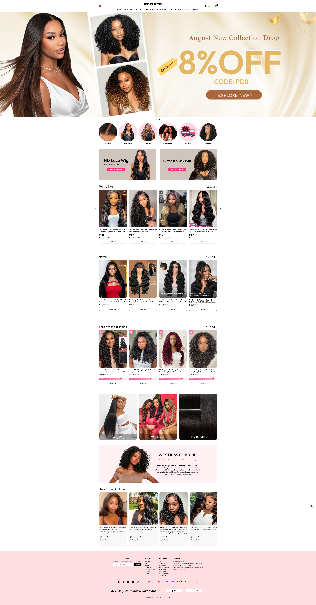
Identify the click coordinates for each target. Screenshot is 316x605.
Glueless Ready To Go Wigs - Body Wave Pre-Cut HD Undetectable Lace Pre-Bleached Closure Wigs (203, 231)
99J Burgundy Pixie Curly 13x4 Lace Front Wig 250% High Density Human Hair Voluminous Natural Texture (173, 371)
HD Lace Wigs (128, 9)
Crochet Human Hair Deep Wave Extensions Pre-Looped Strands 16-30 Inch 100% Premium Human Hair (112, 371)
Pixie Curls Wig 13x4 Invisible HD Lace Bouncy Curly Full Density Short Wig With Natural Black (203, 371)
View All (210, 187)
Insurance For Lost (164, 573)
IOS (175, 591)
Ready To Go (149, 9)
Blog (146, 563)
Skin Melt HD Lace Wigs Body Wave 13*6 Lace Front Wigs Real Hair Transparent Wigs (113, 231)
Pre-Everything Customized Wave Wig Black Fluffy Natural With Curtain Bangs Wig (142, 301)
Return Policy (162, 569)
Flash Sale (196, 9)
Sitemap (147, 565)
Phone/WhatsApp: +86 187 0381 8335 (192, 563)
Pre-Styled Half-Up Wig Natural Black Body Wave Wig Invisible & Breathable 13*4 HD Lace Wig (202, 301)
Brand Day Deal (161, 9)
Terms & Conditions (150, 569)
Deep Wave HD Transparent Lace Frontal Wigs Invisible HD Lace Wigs (143, 231)
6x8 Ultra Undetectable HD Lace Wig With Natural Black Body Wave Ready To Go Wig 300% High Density (173, 301)
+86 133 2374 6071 (198, 567)
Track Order (162, 563)
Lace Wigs (139, 9)
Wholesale (147, 571)
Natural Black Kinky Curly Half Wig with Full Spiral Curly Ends (142, 371)
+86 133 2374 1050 (189, 567)
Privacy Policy (148, 567)
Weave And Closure (176, 9)
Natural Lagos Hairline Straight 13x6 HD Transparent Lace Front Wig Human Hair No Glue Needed (113, 301)
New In (187, 9)
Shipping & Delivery (164, 567)
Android (194, 591)
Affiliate (147, 573)
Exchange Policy (163, 571)
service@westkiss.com (178, 561)
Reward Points (162, 565)
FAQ (160, 561)
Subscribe (137, 564)
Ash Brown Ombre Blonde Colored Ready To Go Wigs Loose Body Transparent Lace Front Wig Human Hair (173, 231)
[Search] (205, 6)
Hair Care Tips (162, 575)
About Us (147, 561)
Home (119, 9)
